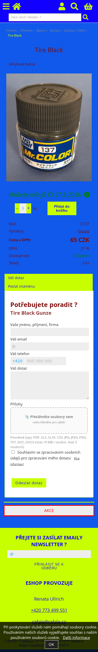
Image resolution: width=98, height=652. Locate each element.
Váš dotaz (16, 277)
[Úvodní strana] (19, 8)
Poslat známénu (21, 286)
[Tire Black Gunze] (49, 127)
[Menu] (6, 6)
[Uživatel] (65, 8)
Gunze (83, 231)
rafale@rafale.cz (49, 621)
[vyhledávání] (77, 8)
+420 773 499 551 (49, 610)
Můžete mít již (45, 195)
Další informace (76, 637)
